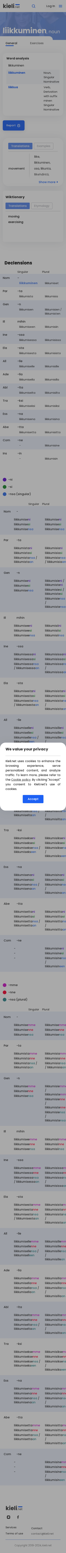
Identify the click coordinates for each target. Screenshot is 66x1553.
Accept (33, 799)
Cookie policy (20, 780)
